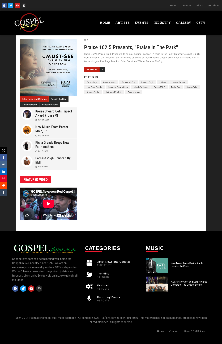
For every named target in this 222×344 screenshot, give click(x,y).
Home (172, 5)
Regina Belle (191, 87)
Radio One (175, 87)
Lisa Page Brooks (94, 87)
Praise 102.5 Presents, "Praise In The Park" (131, 47)
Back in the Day (58, 99)
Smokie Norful (93, 92)
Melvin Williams (141, 87)
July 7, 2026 (43, 151)
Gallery (183, 23)
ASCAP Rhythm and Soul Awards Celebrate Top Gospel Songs (189, 283)
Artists (122, 23)
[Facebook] (4, 5)
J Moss (162, 82)
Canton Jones (109, 82)
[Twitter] (10, 5)
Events (141, 23)
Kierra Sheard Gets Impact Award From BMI (53, 113)
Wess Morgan (134, 92)
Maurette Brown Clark (118, 87)
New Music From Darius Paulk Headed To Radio (187, 265)
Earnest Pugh (147, 82)
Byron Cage (92, 82)
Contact (186, 5)
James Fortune (178, 82)
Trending (103, 273)
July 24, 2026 (43, 120)
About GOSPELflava (207, 5)
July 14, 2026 (43, 135)
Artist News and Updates (34, 99)
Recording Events (108, 297)
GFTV (201, 23)
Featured (103, 285)
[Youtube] (17, 5)
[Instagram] (24, 5)
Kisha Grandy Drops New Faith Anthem (52, 144)
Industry (162, 23)
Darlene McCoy (128, 82)
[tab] (34, 99)
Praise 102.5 (159, 87)
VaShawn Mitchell (114, 92)
